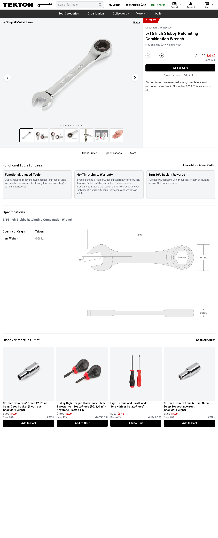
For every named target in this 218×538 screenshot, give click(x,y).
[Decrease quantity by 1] (147, 55)
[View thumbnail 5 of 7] (86, 135)
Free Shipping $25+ (135, 4)
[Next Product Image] (135, 77)
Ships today (175, 44)
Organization (96, 13)
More (139, 13)
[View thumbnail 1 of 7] (26, 135)
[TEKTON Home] (27, 4)
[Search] (100, 5)
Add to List (190, 75)
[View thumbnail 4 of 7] (71, 135)
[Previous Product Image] (7, 77)
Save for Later (172, 75)
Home (136, 22)
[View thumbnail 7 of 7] (116, 135)
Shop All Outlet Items (19, 22)
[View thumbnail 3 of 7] (56, 135)
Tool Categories (69, 13)
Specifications (113, 153)
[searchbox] (80, 5)
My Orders (115, 4)
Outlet (158, 13)
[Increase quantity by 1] (161, 55)
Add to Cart (180, 67)
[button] (71, 74)
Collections (120, 13)
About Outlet (89, 153)
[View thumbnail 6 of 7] (101, 135)
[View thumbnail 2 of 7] (41, 135)
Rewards (161, 4)
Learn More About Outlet (199, 165)
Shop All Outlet (205, 339)
